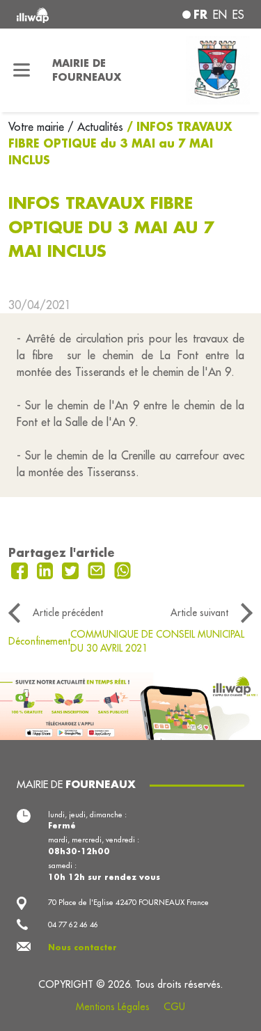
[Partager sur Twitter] (72, 569)
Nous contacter (82, 947)
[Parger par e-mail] (98, 569)
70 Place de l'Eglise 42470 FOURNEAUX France (128, 902)
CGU (174, 1006)
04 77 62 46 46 (73, 924)
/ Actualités (95, 127)
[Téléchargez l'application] (130, 704)
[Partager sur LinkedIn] (47, 569)
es (238, 15)
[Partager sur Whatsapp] (122, 569)
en (220, 15)
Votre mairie (38, 127)
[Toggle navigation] (22, 70)
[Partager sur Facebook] (21, 569)
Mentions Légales (113, 1006)
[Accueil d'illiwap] (59, 14)
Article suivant (199, 612)
